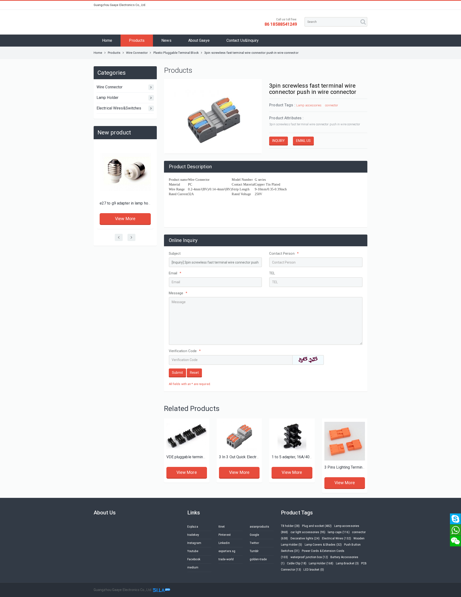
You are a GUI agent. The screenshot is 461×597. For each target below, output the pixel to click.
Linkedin (224, 543)
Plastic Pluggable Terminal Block (176, 52)
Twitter (254, 543)
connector (331, 105)
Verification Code (185, 351)
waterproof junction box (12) (309, 557)
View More (125, 218)
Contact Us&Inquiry (242, 40)
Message (178, 293)
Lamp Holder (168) (321, 563)
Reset (194, 372)
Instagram (194, 543)
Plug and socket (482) (317, 526)
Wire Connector (137, 52)
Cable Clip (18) (296, 563)
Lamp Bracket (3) (347, 563)
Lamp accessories (309, 105)
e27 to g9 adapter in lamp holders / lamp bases (140, 203)
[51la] (161, 590)
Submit (177, 372)
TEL (272, 273)
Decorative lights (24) (305, 538)
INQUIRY (278, 141)
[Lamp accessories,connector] (186, 436)
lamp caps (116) (339, 532)
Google (254, 535)
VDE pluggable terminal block (191, 457)
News (166, 40)
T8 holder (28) (290, 526)
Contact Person (284, 253)
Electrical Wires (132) (336, 538)
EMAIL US (303, 141)
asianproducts (259, 526)
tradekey (193, 535)
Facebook (193, 559)
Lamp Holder (107, 97)
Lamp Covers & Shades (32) (323, 544)
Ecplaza (192, 526)
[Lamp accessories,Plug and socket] (125, 172)
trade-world (226, 559)
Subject (175, 253)
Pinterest (224, 535)
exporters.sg (226, 551)
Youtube (192, 551)
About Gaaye (199, 40)
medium (193, 567)
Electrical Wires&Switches (119, 108)
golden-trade (258, 559)
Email (175, 273)
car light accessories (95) (308, 532)
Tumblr (254, 551)
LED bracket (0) (313, 569)
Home (107, 40)
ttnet (221, 526)
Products (137, 40)
